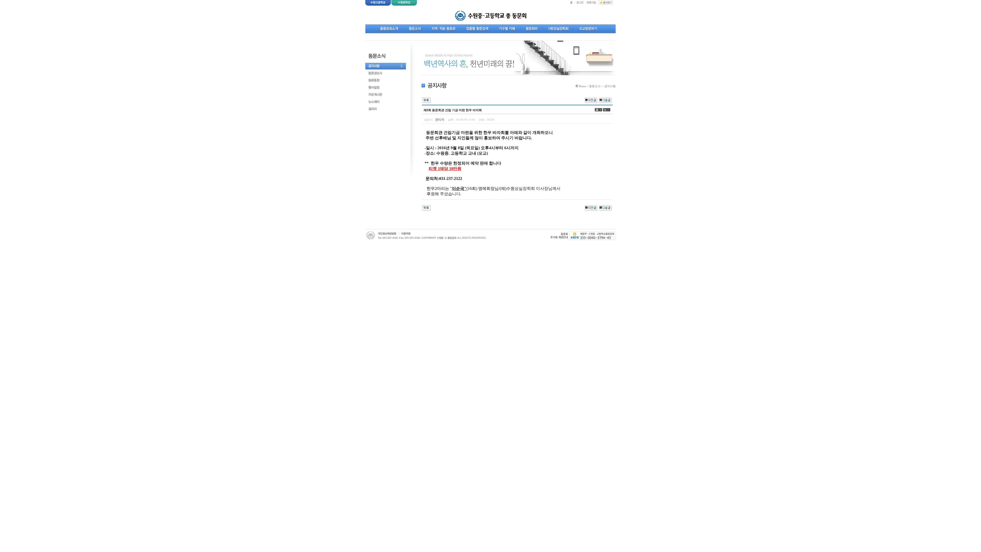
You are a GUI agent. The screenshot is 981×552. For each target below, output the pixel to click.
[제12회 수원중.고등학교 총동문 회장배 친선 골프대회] (591, 100)
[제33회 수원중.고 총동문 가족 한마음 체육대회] (605, 100)
